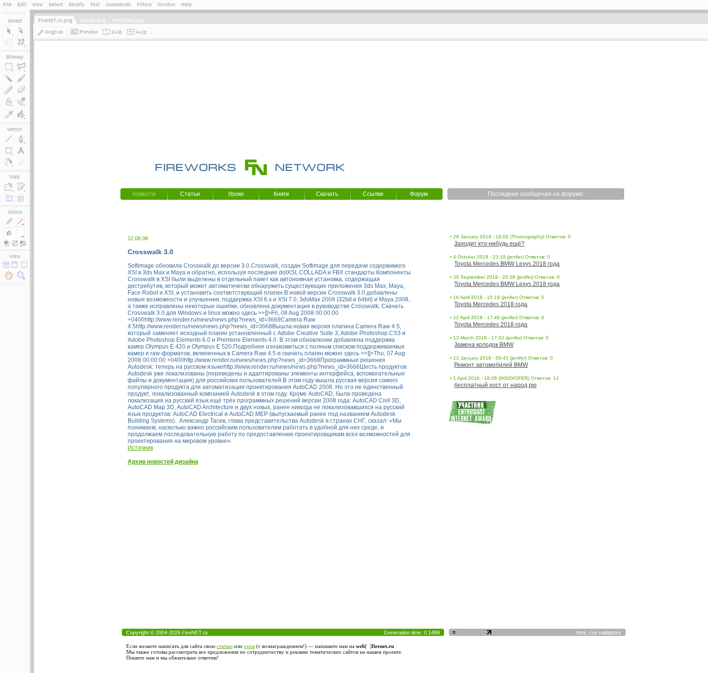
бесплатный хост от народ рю (495, 385)
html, (582, 632)
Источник (140, 447)
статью (225, 646)
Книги (281, 194)
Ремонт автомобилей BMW (491, 365)
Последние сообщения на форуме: (536, 194)
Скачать (327, 194)
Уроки (236, 194)
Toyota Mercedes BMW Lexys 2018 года (507, 263)
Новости (144, 194)
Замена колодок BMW (483, 344)
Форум (419, 194)
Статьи (190, 194)
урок (249, 646)
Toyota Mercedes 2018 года (490, 304)
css (593, 632)
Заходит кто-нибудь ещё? (489, 243)
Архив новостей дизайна (163, 461)
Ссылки (373, 194)
